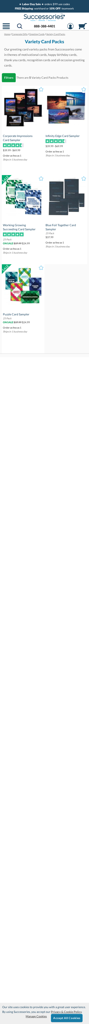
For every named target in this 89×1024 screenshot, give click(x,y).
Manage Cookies (36, 1016)
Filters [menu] (9, 77)
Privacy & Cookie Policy (66, 1011)
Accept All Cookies (66, 1018)
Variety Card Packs (43, 77)
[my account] (70, 28)
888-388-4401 (44, 26)
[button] (6, 28)
